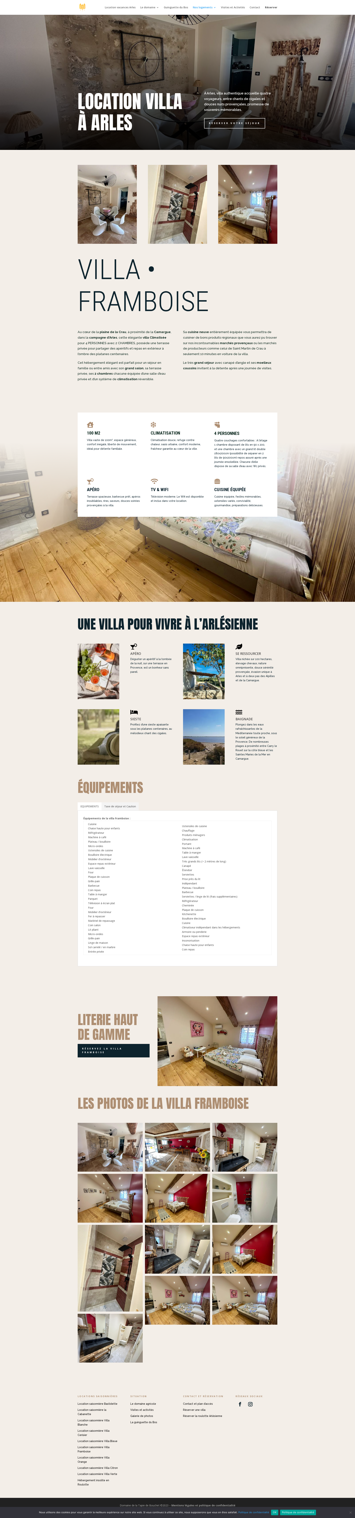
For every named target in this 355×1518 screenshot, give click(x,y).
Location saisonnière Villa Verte (97, 1474)
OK (274, 1512)
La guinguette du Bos (143, 1422)
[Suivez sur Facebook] (240, 1404)
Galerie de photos (141, 1415)
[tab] (90, 806)
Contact (255, 7)
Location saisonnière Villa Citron (98, 1467)
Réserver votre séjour (234, 123)
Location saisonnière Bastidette (97, 1403)
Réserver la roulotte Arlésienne (202, 1415)
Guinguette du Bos (176, 7)
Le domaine (147, 7)
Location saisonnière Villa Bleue (97, 1441)
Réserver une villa (194, 1409)
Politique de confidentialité (253, 1512)
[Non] (350, 1512)
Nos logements (202, 7)
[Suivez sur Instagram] (250, 1404)
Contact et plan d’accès (198, 1403)
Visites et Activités (233, 7)
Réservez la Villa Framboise (102, 1050)
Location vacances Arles (120, 7)
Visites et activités (142, 1409)
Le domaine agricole (143, 1403)
